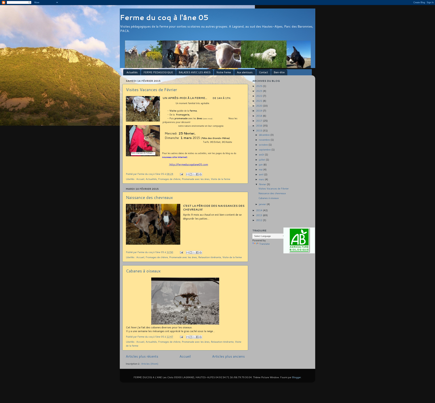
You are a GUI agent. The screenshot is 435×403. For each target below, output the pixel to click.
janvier (263, 204)
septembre (265, 149)
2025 (259, 86)
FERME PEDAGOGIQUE (158, 72)
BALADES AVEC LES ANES (195, 72)
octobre (263, 144)
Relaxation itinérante (209, 257)
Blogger (296, 377)
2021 (259, 101)
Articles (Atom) (149, 363)
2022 (259, 96)
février (263, 184)
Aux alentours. (245, 72)
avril (261, 174)
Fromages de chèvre (169, 179)
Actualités (132, 72)
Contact (263, 72)
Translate (264, 244)
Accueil (140, 179)
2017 (259, 120)
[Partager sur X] (194, 174)
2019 (259, 110)
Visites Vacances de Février (151, 90)
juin (261, 164)
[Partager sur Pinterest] (200, 174)
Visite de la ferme (220, 179)
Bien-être (279, 72)
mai (261, 169)
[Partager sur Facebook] (197, 174)
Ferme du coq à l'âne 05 (164, 17)
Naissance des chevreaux (149, 197)
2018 (259, 115)
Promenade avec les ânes (196, 179)
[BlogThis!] (191, 174)
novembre (265, 139)
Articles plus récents (142, 356)
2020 (259, 105)
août (262, 154)
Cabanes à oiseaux (143, 271)
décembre (264, 135)
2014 (259, 210)
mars (262, 179)
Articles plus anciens (228, 356)
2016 (259, 125)
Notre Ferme (223, 72)
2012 (259, 220)
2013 (259, 215)
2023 (259, 91)
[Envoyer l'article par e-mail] (181, 174)
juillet (262, 159)
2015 (259, 130)
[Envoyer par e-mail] (187, 174)
